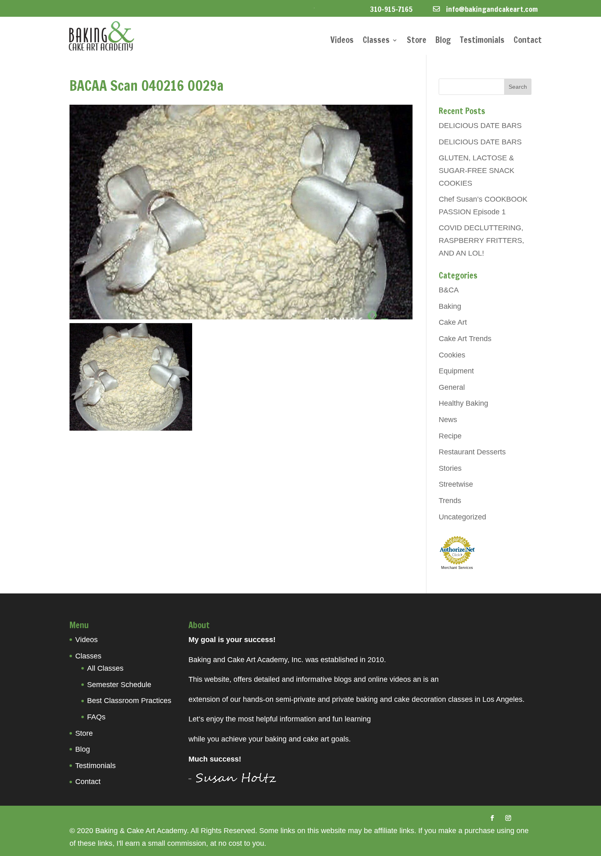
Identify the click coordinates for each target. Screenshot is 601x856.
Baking (450, 306)
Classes (376, 41)
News (448, 420)
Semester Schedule (119, 685)
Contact (528, 41)
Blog (443, 41)
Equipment (456, 371)
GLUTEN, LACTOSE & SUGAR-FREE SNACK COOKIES (476, 170)
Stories (450, 468)
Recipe (450, 436)
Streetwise (456, 484)
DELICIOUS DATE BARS (480, 125)
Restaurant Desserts (472, 452)
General (452, 387)
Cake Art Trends (465, 339)
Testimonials (482, 41)
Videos (342, 41)
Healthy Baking (463, 403)
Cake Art (453, 322)
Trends (450, 501)
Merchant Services (457, 568)
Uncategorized (462, 517)
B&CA (449, 290)
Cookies (452, 355)
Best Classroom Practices (129, 700)
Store (416, 41)
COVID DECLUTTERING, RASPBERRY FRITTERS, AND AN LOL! (481, 240)
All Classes (105, 668)
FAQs (96, 717)
